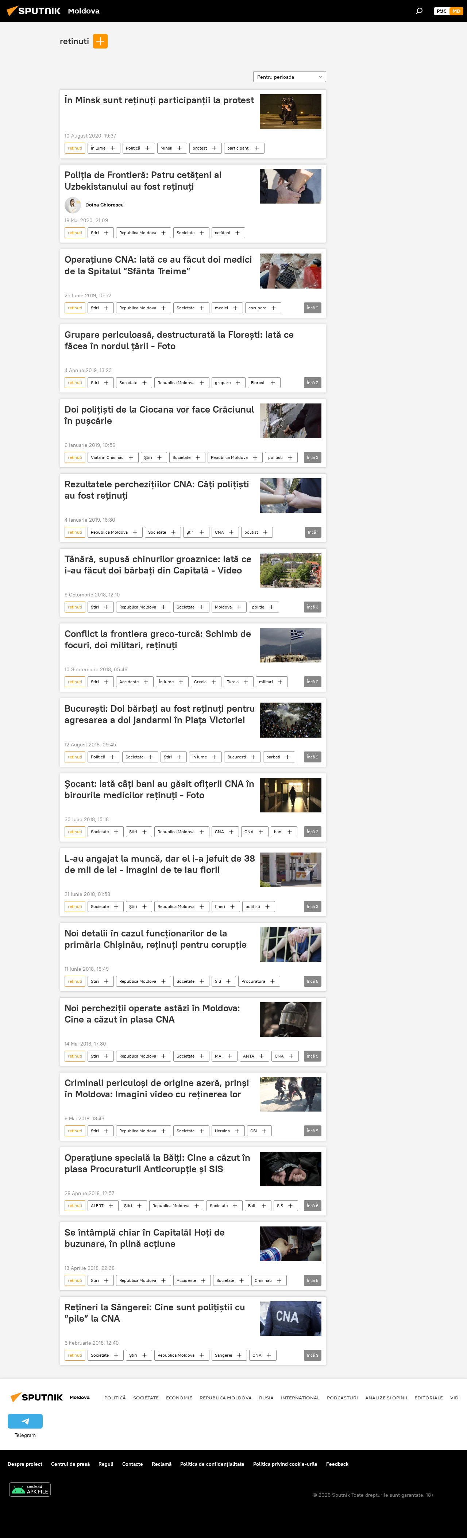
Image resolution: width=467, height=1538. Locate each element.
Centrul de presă (70, 1464)
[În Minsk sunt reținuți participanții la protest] (290, 111)
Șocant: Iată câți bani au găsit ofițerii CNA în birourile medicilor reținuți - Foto (159, 789)
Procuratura (253, 981)
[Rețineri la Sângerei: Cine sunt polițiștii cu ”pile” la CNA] (290, 1318)
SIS (218, 981)
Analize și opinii (386, 1397)
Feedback (337, 1464)
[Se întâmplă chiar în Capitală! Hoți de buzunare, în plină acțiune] (290, 1243)
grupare (223, 382)
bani (278, 831)
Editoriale (428, 1397)
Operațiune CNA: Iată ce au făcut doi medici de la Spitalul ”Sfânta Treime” (158, 265)
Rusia (266, 1397)
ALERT (97, 1205)
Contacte (132, 1464)
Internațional (300, 1397)
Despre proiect (25, 1464)
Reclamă (161, 1464)
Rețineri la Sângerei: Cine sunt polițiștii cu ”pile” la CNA (155, 1312)
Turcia (233, 681)
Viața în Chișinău (107, 457)
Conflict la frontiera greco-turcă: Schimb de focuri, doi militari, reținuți (158, 639)
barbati (273, 757)
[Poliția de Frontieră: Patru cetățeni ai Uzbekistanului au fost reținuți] (290, 186)
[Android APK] (30, 1490)
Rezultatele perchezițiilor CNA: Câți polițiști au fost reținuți (157, 489)
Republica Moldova (137, 232)
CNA (219, 532)
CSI (253, 1130)
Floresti (258, 382)
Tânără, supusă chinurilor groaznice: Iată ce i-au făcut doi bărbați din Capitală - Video (158, 564)
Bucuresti (236, 757)
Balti (252, 1205)
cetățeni (222, 232)
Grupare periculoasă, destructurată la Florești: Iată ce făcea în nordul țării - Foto (179, 340)
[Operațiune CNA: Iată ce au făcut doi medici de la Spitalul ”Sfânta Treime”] (290, 271)
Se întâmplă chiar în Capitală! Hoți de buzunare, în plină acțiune (145, 1237)
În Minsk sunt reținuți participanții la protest (159, 100)
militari (266, 681)
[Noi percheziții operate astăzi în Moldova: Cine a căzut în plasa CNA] (290, 1019)
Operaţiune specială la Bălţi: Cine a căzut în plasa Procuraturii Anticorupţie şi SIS (157, 1163)
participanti (238, 148)
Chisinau (263, 1280)
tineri (220, 906)
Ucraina (222, 1130)
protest (200, 148)
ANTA (248, 1056)
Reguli (106, 1464)
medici (221, 307)
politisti (275, 457)
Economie (179, 1397)
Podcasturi (342, 1397)
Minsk (166, 148)
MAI (219, 1056)
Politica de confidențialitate (212, 1464)
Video (458, 1397)
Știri (95, 232)
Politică (133, 148)
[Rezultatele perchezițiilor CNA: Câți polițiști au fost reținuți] (290, 495)
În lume (98, 148)
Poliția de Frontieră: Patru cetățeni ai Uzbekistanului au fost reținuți (143, 180)
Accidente (129, 681)
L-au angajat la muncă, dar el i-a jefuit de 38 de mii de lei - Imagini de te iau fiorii (160, 864)
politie (258, 607)
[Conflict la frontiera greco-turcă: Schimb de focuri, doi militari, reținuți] (290, 645)
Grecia (200, 681)
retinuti (74, 40)
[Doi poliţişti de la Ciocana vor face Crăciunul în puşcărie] (290, 420)
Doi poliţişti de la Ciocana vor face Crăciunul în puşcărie (159, 414)
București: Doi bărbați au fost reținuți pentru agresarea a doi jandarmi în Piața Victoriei (160, 714)
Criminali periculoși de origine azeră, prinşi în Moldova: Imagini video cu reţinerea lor (157, 1088)
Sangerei (223, 1355)
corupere (257, 307)
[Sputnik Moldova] (36, 17)
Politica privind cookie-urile (285, 1464)
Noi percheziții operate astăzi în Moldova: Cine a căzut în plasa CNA (152, 1013)
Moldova (223, 607)
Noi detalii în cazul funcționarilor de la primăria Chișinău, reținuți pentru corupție (156, 938)
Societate (185, 232)
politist (251, 532)
